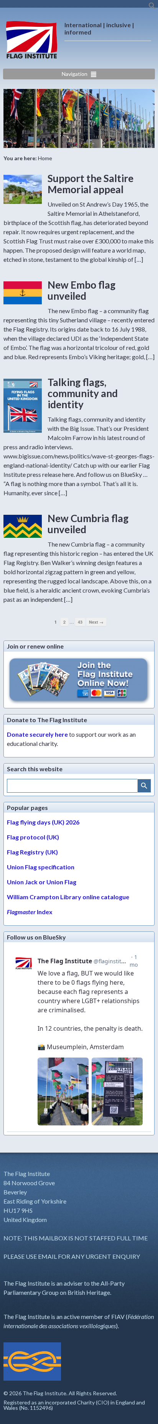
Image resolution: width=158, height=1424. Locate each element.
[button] (152, 7)
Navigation (74, 74)
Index (30, 911)
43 (80, 622)
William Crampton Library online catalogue (68, 896)
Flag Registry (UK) (32, 852)
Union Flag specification (40, 866)
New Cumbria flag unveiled (88, 523)
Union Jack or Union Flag (41, 881)
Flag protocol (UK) (33, 837)
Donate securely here (37, 734)
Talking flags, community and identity (83, 393)
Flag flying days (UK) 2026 (43, 822)
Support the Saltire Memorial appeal (90, 183)
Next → (96, 622)
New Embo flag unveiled (81, 290)
